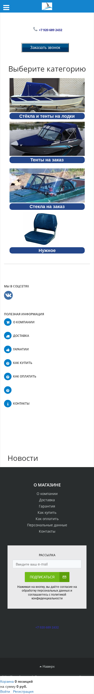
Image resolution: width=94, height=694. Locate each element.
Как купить (47, 512)
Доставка (47, 499)
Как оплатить (47, 518)
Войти (5, 691)
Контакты (47, 531)
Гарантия (47, 506)
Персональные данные (47, 525)
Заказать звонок (45, 47)
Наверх (48, 666)
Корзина (7, 681)
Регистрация (23, 691)
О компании (47, 493)
